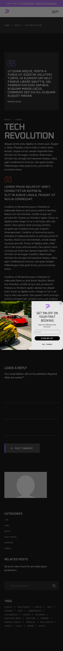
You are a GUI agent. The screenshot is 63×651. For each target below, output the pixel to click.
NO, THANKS (47, 344)
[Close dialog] (60, 303)
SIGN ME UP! (47, 338)
